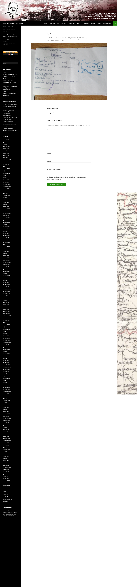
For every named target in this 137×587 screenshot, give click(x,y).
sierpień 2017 (6, 371)
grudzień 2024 (6, 182)
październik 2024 (7, 186)
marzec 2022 (6, 251)
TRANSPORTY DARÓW (89, 23)
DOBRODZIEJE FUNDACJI (68, 23)
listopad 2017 (6, 365)
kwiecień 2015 (6, 429)
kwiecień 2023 (6, 226)
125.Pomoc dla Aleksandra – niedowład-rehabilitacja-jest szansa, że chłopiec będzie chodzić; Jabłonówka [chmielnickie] (67, 39)
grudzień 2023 (6, 209)
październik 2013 (7, 467)
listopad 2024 (6, 184)
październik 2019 (7, 315)
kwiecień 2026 (6, 146)
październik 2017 (7, 367)
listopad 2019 (6, 313)
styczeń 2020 (6, 309)
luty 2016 (5, 409)
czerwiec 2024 (6, 195)
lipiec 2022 (5, 244)
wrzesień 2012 (6, 485)
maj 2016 (5, 402)
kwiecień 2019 (6, 329)
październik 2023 (7, 213)
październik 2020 (7, 289)
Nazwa (49, 153)
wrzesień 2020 (6, 291)
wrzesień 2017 (6, 369)
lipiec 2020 (5, 295)
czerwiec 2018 (6, 349)
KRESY (78, 23)
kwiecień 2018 (6, 353)
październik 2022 (7, 240)
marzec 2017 (6, 380)
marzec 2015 (6, 431)
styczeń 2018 (6, 360)
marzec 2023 (6, 229)
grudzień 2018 (6, 338)
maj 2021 (5, 273)
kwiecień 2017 (6, 378)
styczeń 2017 (6, 385)
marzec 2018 (6, 356)
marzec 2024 (6, 202)
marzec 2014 (6, 456)
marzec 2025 (6, 175)
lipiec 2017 (5, 373)
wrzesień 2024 (6, 188)
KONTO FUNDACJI (107, 23)
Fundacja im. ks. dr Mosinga (13, 23)
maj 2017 (5, 376)
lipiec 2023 (5, 220)
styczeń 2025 (6, 180)
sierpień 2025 (6, 164)
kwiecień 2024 (6, 200)
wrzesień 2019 (6, 318)
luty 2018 (5, 358)
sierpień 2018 (6, 344)
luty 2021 (5, 280)
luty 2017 (5, 382)
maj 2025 (5, 171)
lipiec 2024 (5, 193)
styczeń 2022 (6, 255)
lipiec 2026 (5, 142)
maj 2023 (5, 224)
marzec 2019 (6, 331)
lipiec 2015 (5, 425)
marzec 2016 (6, 407)
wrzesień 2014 (6, 443)
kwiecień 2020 (6, 302)
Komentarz (51, 130)
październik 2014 (7, 440)
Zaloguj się (5, 494)
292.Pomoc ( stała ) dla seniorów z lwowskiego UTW (10, 106)
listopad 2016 (6, 389)
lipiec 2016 (5, 398)
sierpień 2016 (6, 396)
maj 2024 (5, 197)
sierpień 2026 (6, 139)
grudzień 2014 (6, 438)
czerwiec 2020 (6, 298)
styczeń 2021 (6, 282)
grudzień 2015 (6, 414)
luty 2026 (5, 151)
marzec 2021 (6, 278)
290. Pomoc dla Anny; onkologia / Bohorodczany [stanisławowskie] (9, 82)
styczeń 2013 (6, 478)
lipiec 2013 (5, 474)
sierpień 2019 (6, 320)
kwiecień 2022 (6, 249)
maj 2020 (5, 300)
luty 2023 (5, 231)
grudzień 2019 (6, 311)
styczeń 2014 (6, 460)
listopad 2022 (6, 237)
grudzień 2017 (6, 362)
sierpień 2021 (6, 266)
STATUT (99, 23)
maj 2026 (5, 144)
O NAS (45, 23)
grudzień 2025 (6, 155)
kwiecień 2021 (6, 275)
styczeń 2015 (6, 436)
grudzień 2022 (6, 235)
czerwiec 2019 (6, 324)
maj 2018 (5, 351)
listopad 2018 (6, 340)
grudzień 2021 (6, 258)
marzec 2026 (6, 148)
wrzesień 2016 (6, 393)
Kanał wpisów (6, 497)
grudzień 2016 (6, 387)
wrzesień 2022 (6, 242)
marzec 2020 (6, 304)
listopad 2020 (6, 287)
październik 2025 (7, 159)
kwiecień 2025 (6, 173)
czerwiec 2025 (6, 168)
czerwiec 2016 (6, 400)
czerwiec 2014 (6, 449)
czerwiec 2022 (6, 246)
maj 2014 (5, 451)
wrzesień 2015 (6, 420)
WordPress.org (6, 501)
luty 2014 (5, 458)
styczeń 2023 (6, 233)
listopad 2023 (6, 211)
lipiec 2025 (5, 166)
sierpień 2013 (6, 471)
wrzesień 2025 (6, 162)
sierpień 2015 (6, 422)
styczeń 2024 (6, 206)
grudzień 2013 (6, 463)
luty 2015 (5, 434)
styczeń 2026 (6, 153)
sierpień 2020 (6, 293)
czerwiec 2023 (6, 222)
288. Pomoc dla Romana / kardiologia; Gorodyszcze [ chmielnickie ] (9, 93)
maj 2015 (5, 427)
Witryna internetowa (53, 169)
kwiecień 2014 (6, 454)
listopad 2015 (6, 416)
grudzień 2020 (6, 284)
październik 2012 (7, 483)
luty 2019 (5, 333)
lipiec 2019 (5, 322)
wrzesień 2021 (6, 264)
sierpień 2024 (6, 191)
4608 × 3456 (61, 37)
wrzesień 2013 (6, 469)
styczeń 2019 (6, 336)
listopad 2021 (6, 260)
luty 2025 (5, 177)
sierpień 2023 (6, 217)
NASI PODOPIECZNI (54, 23)
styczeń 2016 (6, 411)
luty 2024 (5, 204)
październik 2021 (7, 262)
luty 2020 (5, 307)
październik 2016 (7, 391)
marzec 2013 (6, 476)
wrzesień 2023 (6, 215)
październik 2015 (7, 418)
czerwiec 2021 (6, 271)
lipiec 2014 (5, 447)
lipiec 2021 (5, 269)
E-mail (49, 161)
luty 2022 (5, 253)
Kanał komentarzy (7, 499)
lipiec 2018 (5, 347)
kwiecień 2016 (6, 405)
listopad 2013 (6, 465)
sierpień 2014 (6, 445)
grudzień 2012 (6, 480)
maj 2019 (5, 327)
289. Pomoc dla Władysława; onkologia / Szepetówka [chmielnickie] (10, 88)
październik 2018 (7, 342)
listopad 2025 (6, 157)
